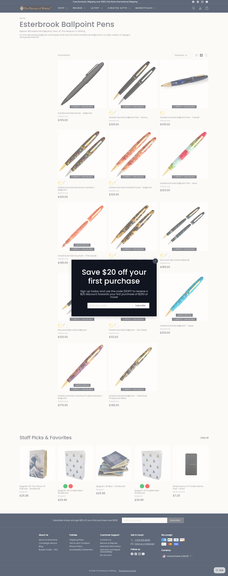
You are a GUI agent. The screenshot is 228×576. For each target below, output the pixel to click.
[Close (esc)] (155, 261)
